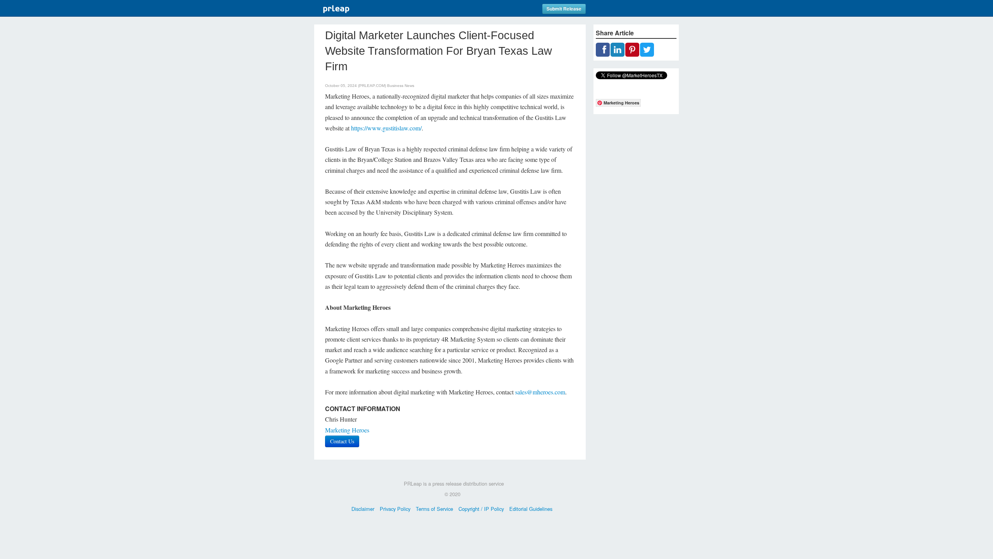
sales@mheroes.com (540, 392)
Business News (400, 85)
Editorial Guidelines (530, 508)
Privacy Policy (395, 508)
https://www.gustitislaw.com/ (386, 128)
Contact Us (342, 441)
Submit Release (564, 8)
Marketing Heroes (347, 430)
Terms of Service (434, 508)
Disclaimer (362, 508)
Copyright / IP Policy (481, 508)
